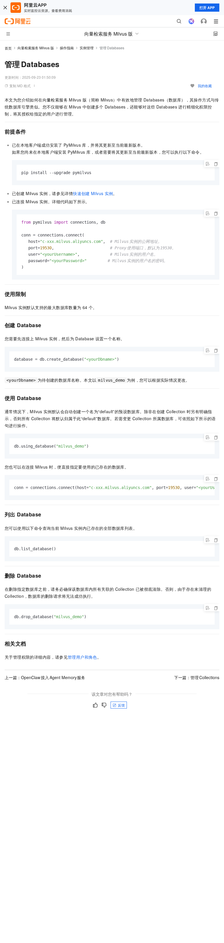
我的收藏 (205, 85)
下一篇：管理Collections (196, 677)
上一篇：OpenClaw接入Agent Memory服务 (45, 677)
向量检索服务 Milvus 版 (36, 47)
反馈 (121, 704)
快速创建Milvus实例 (93, 193)
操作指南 (67, 47)
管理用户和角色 (82, 657)
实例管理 (87, 47)
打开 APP (207, 7)
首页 (8, 47)
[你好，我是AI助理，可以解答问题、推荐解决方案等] (191, 21)
